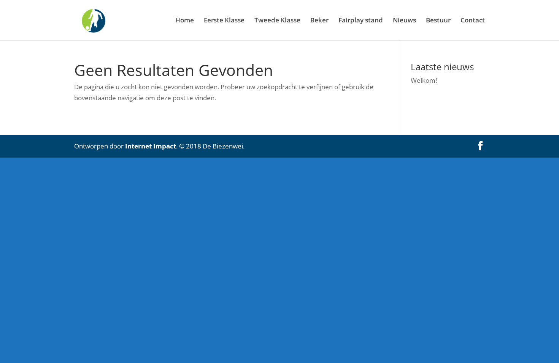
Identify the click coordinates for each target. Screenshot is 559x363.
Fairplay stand (360, 20)
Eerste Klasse (224, 20)
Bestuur (438, 20)
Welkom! (424, 80)
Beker (319, 20)
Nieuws (404, 20)
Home (184, 20)
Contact (473, 20)
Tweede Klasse (277, 20)
